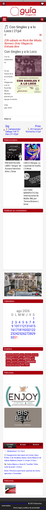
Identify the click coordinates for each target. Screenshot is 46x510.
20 (26, 330)
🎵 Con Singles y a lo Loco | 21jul (20, 29)
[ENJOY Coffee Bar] (23, 396)
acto (22, 355)
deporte (15, 358)
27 (26, 334)
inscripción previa (13, 365)
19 (23, 330)
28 (30, 334)
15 (33, 326)
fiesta (8, 358)
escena (35, 355)
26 (23, 334)
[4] (39, 294)
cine (32, 358)
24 (16, 334)
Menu (4, 4)
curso (8, 361)
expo (21, 358)
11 (19, 326)
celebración (30, 361)
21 (30, 330)
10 (16, 326)
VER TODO (25, 365)
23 (12, 334)
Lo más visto (10, 445)
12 (23, 326)
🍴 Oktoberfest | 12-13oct (14, 451)
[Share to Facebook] (14, 145)
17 (16, 330)
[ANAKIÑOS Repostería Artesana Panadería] (23, 284)
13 (26, 326)
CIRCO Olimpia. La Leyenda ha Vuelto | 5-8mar (32, 166)
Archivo (36, 444)
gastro (27, 358)
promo (14, 361)
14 (30, 326)
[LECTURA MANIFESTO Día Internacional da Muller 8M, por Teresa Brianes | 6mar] (32, 179)
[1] (33, 294)
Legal (42, 508)
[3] (37, 294)
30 (12, 337)
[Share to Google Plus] (20, 145)
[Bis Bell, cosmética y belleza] (23, 418)
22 (33, 330)
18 (19, 330)
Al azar (23, 444)
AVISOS (9, 355)
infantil (16, 355)
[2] (35, 294)
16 (12, 330)
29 (33, 334)
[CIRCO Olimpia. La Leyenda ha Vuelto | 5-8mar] (32, 152)
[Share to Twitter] (17, 145)
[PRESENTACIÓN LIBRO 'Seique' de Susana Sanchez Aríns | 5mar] (14, 152)
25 (19, 334)
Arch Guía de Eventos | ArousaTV (15, 503)
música (28, 355)
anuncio (22, 361)
